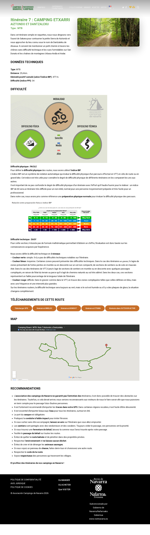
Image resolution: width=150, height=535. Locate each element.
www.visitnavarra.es (98, 519)
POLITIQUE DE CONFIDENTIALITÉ (26, 479)
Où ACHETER (64, 485)
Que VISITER (64, 489)
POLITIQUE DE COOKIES (22, 487)
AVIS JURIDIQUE (18, 483)
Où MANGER (64, 480)
